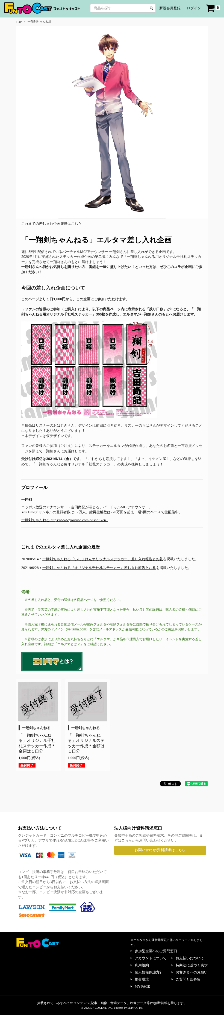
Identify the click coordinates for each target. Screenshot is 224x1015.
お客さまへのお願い (192, 972)
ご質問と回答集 (188, 979)
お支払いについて (190, 958)
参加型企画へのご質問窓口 (156, 951)
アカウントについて (151, 958)
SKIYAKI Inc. (135, 1007)
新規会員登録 (170, 8)
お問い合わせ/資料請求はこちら (160, 850)
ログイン (194, 8)
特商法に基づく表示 (192, 965)
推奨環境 (142, 979)
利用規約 (142, 965)
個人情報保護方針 (149, 972)
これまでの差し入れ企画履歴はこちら (51, 224)
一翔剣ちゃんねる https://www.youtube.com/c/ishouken (64, 520)
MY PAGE (142, 986)
